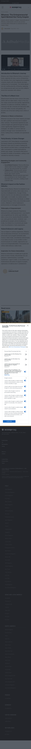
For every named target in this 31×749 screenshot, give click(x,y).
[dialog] (15, 374)
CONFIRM (9, 421)
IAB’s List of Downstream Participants (17, 347)
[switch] (25, 354)
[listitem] (15, 351)
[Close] (28, 326)
